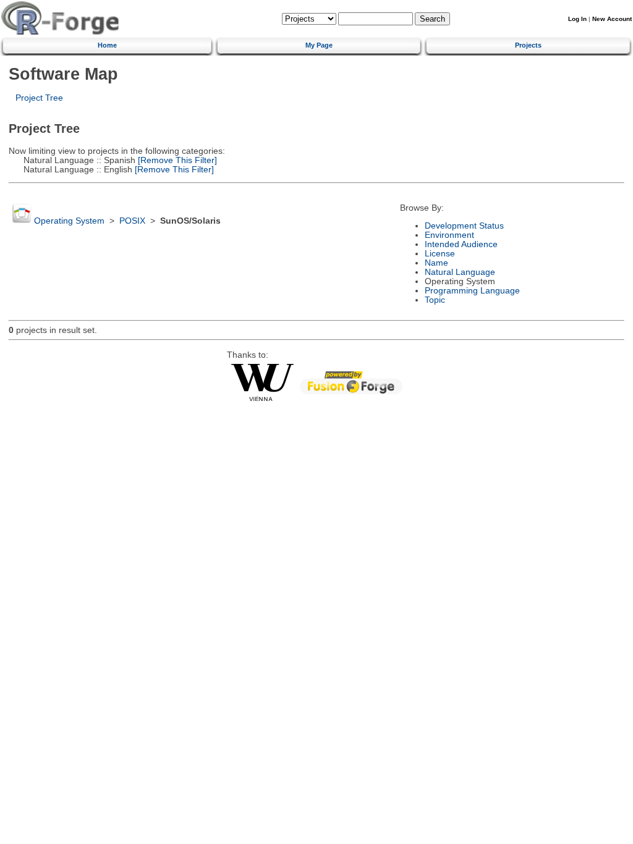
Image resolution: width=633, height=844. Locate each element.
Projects (528, 45)
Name (436, 263)
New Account (612, 18)
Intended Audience (461, 244)
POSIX (132, 221)
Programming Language (472, 290)
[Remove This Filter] (176, 160)
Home (107, 45)
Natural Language (460, 272)
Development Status (464, 225)
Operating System (69, 221)
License (440, 253)
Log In (577, 18)
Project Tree (39, 98)
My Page (319, 45)
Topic (435, 300)
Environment (449, 235)
